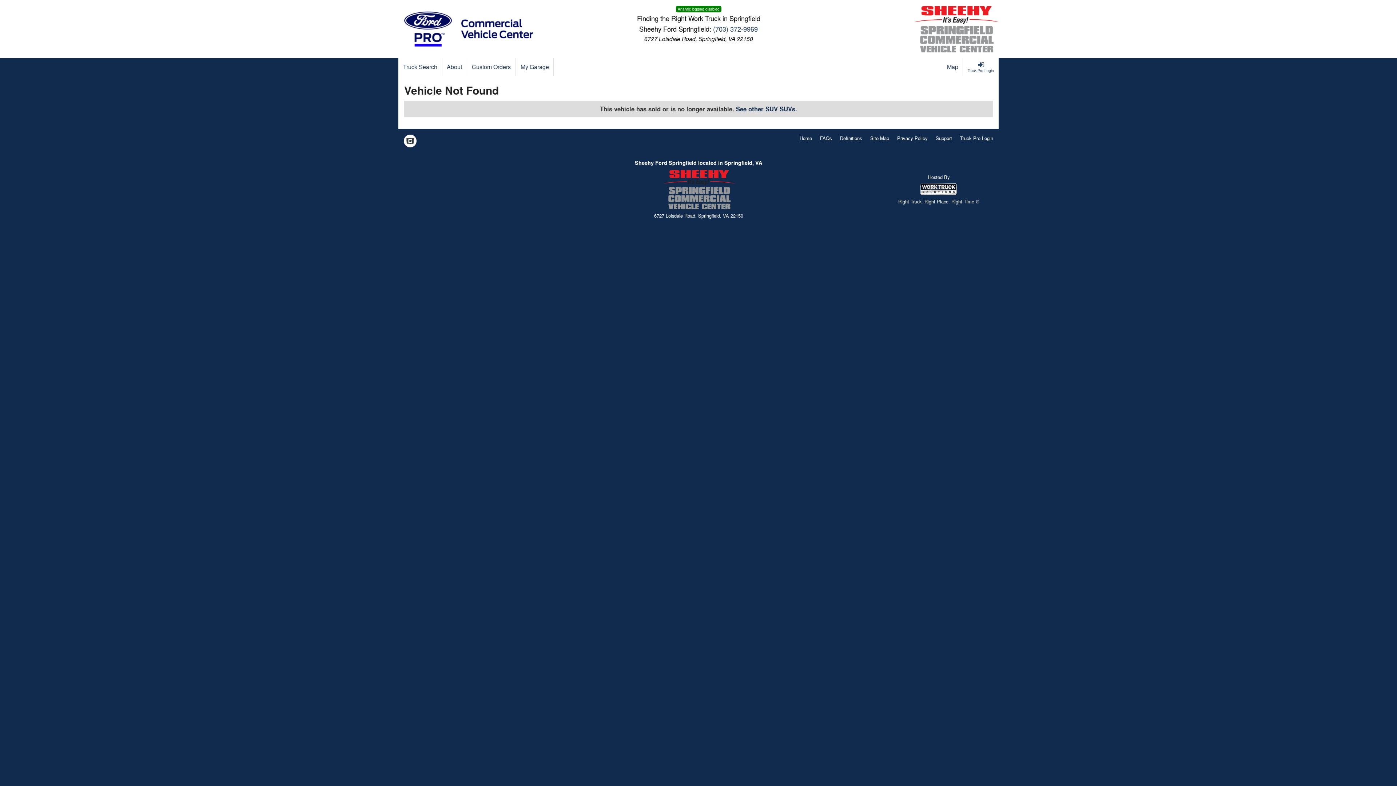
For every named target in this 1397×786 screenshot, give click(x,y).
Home (806, 138)
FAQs (826, 138)
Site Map (879, 138)
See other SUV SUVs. (766, 108)
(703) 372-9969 (735, 28)
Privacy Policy (912, 138)
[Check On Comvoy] (410, 141)
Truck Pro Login (976, 138)
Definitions (851, 138)
